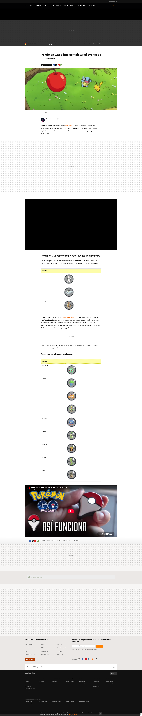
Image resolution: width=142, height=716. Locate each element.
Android (78, 540)
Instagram (89, 659)
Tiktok (96, 659)
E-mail (61, 65)
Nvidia (85, 44)
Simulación (54, 540)
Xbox (73, 44)
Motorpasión (82, 681)
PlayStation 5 (44, 654)
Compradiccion (96, 686)
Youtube (85, 659)
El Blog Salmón (109, 681)
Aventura (38, 5)
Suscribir (99, 646)
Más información (73, 714)
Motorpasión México (84, 701)
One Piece (79, 44)
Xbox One (59, 651)
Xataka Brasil (28, 704)
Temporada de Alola (69, 317)
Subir (112, 673)
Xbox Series (44, 651)
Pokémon (40, 44)
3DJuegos (41, 681)
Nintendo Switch (30, 654)
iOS (72, 540)
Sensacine (54, 681)
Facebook (113, 6)
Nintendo (67, 44)
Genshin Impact (69, 5)
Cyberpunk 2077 (52, 44)
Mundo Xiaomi (28, 691)
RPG (31, 5)
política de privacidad (92, 649)
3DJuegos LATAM (43, 701)
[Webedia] (113, 1)
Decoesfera (95, 684)
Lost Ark (92, 5)
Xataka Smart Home (30, 688)
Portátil (99, 44)
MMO (42, 648)
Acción (47, 5)
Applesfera (28, 686)
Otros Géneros (29, 644)
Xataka (27, 681)
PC (26, 651)
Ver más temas (30, 659)
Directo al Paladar (70, 681)
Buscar (113, 666)
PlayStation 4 (60, 654)
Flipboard (59, 65)
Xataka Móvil (28, 684)
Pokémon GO (82, 5)
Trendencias (96, 681)
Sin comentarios (47, 65)
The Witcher (92, 44)
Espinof (54, 684)
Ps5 (45, 44)
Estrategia (57, 5)
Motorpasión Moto (83, 684)
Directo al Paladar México (70, 702)
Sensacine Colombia (57, 704)
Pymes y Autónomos (111, 684)
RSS (92, 659)
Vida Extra (41, 684)
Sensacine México (56, 701)
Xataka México (28, 701)
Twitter (116, 6)
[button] (52, 119)
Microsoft (61, 44)
